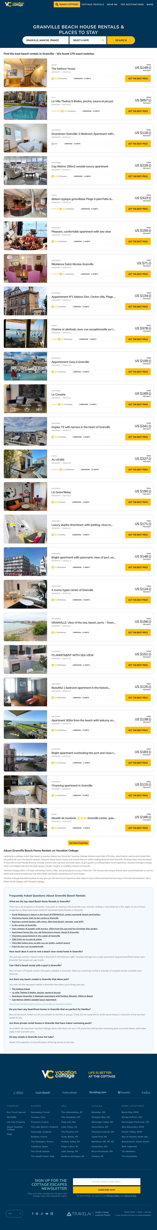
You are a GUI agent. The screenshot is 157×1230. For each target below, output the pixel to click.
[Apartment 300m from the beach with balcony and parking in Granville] (25, 724)
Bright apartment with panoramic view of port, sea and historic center (83, 557)
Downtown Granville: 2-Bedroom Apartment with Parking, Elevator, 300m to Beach (82, 134)
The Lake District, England (44, 1127)
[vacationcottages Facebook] (32, 1214)
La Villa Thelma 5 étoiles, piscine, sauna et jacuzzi (82, 101)
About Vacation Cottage (15, 1128)
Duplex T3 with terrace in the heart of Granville (81, 427)
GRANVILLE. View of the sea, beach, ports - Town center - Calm (82, 622)
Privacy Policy (113, 1195)
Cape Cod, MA (68, 1122)
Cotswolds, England (41, 1132)
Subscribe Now (106, 1190)
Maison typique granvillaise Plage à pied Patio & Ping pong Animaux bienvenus (81, 199)
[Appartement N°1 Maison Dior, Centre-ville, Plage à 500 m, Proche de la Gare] (25, 301)
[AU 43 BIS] (25, 464)
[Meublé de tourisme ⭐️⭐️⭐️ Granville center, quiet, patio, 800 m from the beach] (25, 822)
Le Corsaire (58, 394)
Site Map (148, 1212)
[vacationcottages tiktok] (42, 1214)
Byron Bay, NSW (130, 1112)
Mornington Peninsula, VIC (135, 1122)
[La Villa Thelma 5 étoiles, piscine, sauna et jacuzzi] (25, 105)
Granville (67, 72)
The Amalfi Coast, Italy (42, 1156)
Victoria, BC (98, 1156)
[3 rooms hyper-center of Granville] (25, 594)
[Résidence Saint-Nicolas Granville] (25, 268)
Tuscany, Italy (38, 1117)
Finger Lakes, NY (69, 1146)
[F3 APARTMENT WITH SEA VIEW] (25, 659)
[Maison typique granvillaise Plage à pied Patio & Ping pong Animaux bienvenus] (25, 203)
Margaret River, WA (132, 1117)
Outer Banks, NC (69, 1136)
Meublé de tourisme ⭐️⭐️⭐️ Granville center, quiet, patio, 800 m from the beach (83, 818)
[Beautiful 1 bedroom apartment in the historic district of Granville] (25, 692)
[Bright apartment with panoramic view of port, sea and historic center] (25, 561)
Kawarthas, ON (99, 1146)
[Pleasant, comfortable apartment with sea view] (25, 235)
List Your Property (16, 1122)
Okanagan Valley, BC (102, 1122)
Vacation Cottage (127, 1215)
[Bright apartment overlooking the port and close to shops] (25, 757)
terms (140, 1212)
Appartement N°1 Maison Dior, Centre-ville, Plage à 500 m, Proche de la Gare (83, 297)
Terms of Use (130, 1195)
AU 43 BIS (58, 459)
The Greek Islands (40, 1151)
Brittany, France (39, 1136)
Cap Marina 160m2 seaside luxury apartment (80, 166)
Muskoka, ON (98, 1112)
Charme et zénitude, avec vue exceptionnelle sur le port (83, 329)
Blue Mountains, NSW (133, 1127)
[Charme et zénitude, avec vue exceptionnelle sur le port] (25, 333)
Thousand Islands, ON (103, 1132)
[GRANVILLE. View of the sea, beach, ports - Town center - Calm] (25, 626)
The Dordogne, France (42, 1141)
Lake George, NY (69, 1151)
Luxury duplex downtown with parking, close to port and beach (81, 525)
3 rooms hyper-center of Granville (72, 590)
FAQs (9, 1134)
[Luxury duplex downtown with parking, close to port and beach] (25, 529)
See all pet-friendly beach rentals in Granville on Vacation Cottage (40, 1004)
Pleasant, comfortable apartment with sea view (81, 231)
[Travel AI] (78, 1213)
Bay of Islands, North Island (136, 1136)
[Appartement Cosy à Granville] (25, 366)
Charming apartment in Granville (72, 785)
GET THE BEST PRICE (138, 78)
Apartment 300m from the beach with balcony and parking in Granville (83, 720)
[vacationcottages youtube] (47, 1214)
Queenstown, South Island (135, 1141)
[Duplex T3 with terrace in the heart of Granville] (25, 431)
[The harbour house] (25, 73)
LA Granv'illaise (61, 492)
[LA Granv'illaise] (25, 496)
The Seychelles (129, 1156)
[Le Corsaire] (25, 398)
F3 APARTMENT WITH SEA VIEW (73, 655)
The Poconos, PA (69, 1132)
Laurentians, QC (100, 1127)
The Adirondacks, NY (72, 1112)
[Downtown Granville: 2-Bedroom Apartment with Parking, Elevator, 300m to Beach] (25, 138)
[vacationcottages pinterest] (37, 1214)
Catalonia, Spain (39, 1146)
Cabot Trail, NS (99, 1136)
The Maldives (128, 1151)
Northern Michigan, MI (72, 1156)
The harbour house (63, 68)
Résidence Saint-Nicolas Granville (72, 264)
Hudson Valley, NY (70, 1141)
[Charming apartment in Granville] (25, 789)
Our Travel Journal (16, 1112)
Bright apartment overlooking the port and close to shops (83, 753)
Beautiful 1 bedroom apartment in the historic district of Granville (80, 688)
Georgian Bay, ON (101, 1117)
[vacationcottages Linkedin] (52, 1214)
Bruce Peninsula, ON (102, 1151)
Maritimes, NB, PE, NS (103, 1141)
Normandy (56, 72)
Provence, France (40, 1122)
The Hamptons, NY (70, 1117)
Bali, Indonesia (129, 1146)
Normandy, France (40, 1112)
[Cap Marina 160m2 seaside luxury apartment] (25, 170)
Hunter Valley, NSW (132, 1132)
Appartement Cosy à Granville (70, 362)
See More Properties (78, 843)
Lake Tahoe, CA (69, 1127)
